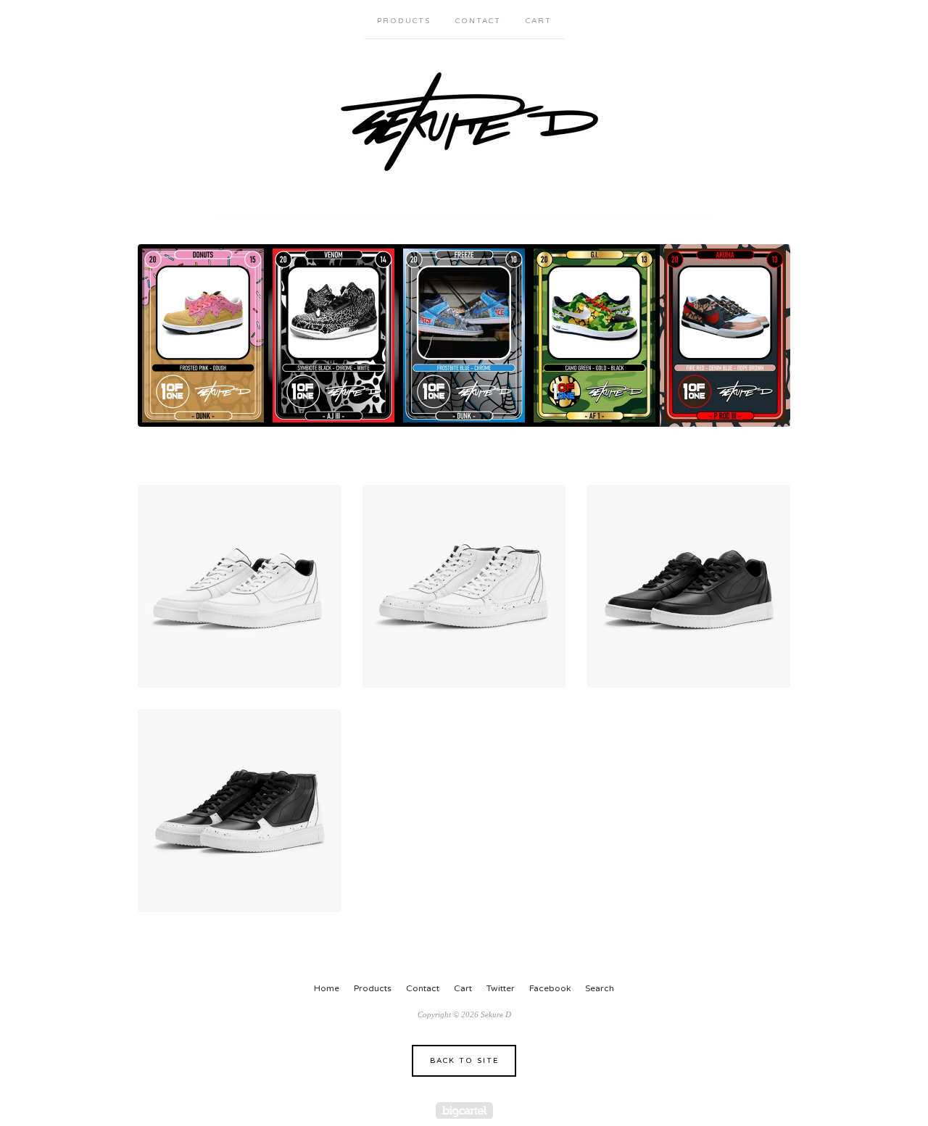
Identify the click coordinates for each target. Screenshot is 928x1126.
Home (326, 988)
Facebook (550, 988)
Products (404, 21)
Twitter (500, 988)
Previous (163, 335)
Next (765, 335)
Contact (478, 21)
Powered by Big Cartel (464, 1110)
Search (599, 988)
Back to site (464, 1060)
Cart (539, 21)
